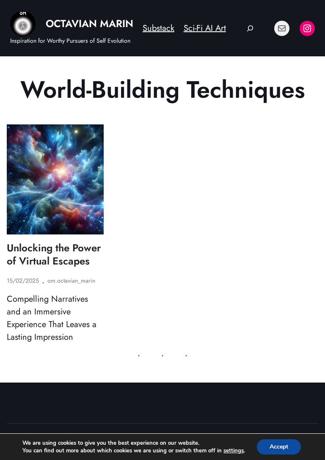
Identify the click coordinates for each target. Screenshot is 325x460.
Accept (279, 447)
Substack (158, 28)
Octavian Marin (89, 23)
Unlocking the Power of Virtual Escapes (54, 254)
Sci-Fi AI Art (205, 28)
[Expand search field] (250, 28)
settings (233, 450)
